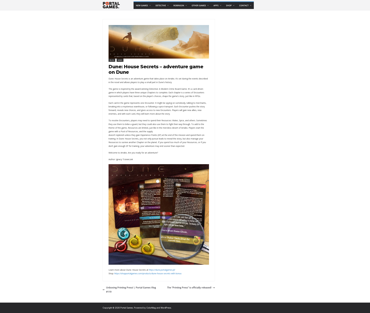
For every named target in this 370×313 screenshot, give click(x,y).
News (120, 60)
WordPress (166, 307)
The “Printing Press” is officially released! (189, 287)
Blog (112, 60)
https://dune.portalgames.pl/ (162, 269)
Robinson (178, 5)
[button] (149, 5)
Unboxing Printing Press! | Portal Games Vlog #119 (131, 289)
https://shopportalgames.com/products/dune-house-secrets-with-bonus (148, 273)
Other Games (199, 5)
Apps (216, 5)
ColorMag (151, 307)
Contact (244, 5)
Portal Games (126, 307)
